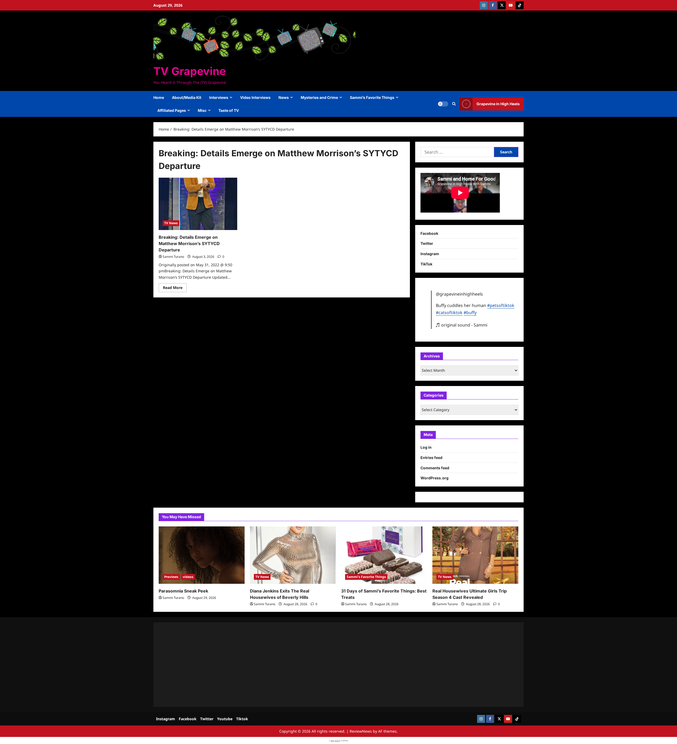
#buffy (470, 312)
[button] (454, 104)
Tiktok (242, 718)
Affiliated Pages (171, 110)
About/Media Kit (186, 97)
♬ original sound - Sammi (461, 325)
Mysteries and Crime (319, 97)
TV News (171, 223)
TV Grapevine (189, 71)
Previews (171, 577)
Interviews (218, 97)
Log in (426, 447)
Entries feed (431, 457)
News (283, 97)
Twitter (426, 243)
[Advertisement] (317, 665)
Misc (202, 110)
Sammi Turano (173, 256)
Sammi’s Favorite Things (372, 97)
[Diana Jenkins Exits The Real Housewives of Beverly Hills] (293, 555)
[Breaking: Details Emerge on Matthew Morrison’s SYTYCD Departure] (198, 204)
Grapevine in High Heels (498, 104)
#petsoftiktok (500, 305)
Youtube (224, 718)
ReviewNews (361, 731)
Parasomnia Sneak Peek (183, 591)
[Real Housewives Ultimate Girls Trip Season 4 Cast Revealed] (475, 555)
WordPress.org (434, 478)
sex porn (335, 740)
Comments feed (434, 468)
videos (188, 577)
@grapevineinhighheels (459, 294)
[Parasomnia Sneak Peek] (202, 555)
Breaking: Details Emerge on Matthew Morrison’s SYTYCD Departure (189, 243)
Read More (175, 288)
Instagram (429, 253)
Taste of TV (228, 110)
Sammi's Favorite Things (366, 577)
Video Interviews (255, 97)
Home (158, 97)
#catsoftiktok (449, 312)
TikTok (426, 264)
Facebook (429, 233)
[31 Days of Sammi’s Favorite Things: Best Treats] (384, 555)
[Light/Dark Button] (443, 104)
